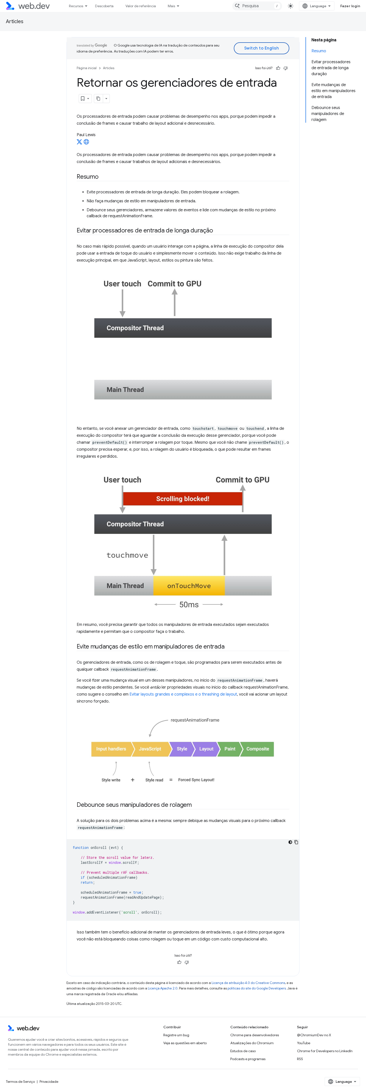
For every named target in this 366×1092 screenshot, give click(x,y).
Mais (171, 6)
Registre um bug (176, 1035)
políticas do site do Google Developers (257, 988)
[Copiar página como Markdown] (98, 98)
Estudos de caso (243, 1051)
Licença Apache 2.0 (163, 988)
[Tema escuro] (290, 842)
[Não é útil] (285, 68)
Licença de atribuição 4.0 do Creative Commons (248, 983)
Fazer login (350, 6)
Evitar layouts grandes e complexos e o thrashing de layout (183, 694)
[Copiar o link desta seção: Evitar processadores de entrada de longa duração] (217, 231)
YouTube (303, 1043)
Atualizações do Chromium (252, 1043)
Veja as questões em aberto (185, 1043)
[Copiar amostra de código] (296, 842)
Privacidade (49, 1082)
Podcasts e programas (247, 1059)
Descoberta (104, 6)
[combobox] (257, 5)
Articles (14, 21)
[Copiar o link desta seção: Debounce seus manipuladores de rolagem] (196, 805)
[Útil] (278, 68)
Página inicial (87, 68)
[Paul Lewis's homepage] (86, 143)
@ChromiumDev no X (314, 1035)
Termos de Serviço (20, 1082)
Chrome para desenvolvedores (254, 1035)
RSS (300, 1059)
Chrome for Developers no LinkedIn (325, 1051)
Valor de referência (140, 6)
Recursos (76, 6)
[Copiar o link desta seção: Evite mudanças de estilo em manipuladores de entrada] (229, 647)
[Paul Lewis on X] (79, 143)
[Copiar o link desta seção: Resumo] (103, 177)
